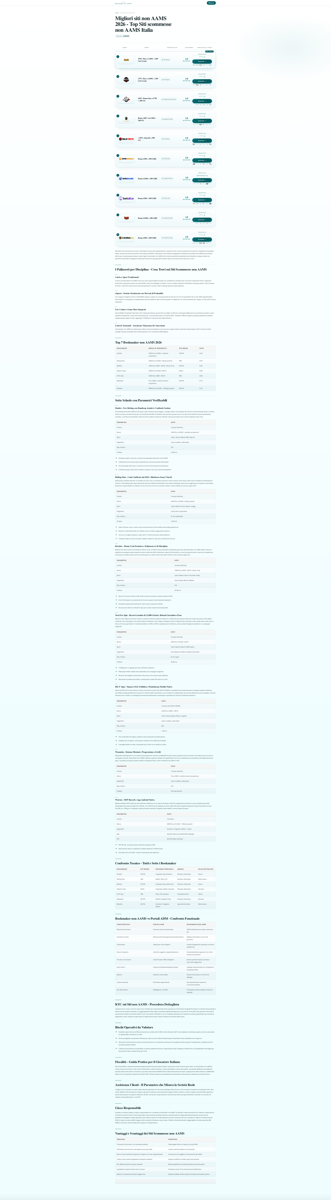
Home (117, 13)
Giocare (211, 3)
